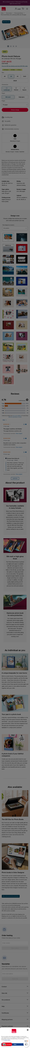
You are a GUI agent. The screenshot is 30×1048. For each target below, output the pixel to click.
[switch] (26, 1044)
